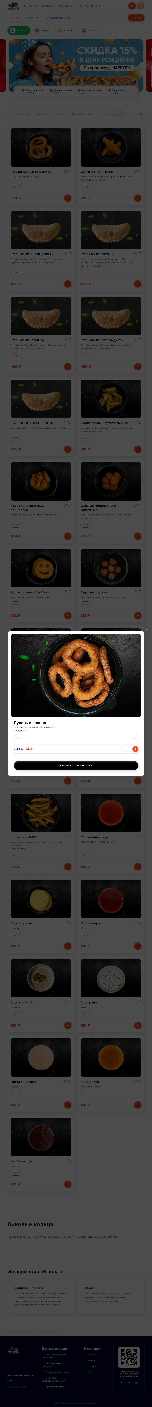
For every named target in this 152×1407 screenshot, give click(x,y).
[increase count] (135, 749)
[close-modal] (145, 630)
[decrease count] (124, 749)
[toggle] (135, 738)
